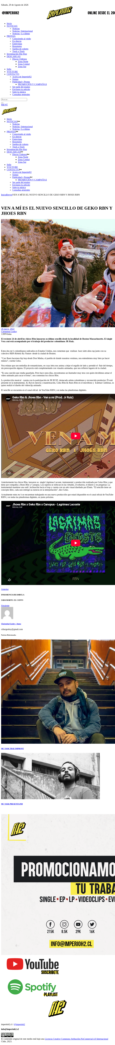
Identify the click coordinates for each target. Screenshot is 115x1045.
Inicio (3, 195)
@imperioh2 (19, 1024)
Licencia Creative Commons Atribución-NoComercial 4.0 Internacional (76, 1039)
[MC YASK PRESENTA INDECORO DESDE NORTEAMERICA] (50, 798)
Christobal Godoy (9, 331)
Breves (9, 195)
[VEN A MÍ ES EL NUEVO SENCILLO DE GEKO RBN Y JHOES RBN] (7, 618)
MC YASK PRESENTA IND (12, 804)
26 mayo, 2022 (7, 329)
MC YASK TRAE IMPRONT (12, 749)
